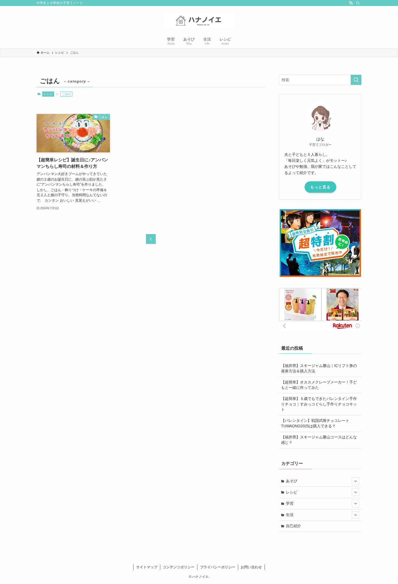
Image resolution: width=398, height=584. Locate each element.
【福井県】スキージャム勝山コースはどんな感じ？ (319, 440)
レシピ (48, 94)
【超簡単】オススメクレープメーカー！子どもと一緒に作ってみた (319, 385)
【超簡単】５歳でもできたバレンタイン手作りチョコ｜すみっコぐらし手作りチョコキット (319, 403)
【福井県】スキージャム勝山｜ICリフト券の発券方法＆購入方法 (319, 368)
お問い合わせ (251, 567)
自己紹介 (293, 526)
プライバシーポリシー (217, 567)
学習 (289, 503)
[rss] (350, 3)
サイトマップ (146, 567)
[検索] (357, 3)
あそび (291, 481)
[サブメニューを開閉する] (355, 481)
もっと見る (320, 187)
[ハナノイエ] (199, 20)
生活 (289, 515)
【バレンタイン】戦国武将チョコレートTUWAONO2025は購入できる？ (315, 423)
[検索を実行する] (356, 80)
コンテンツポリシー (178, 567)
